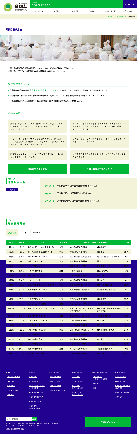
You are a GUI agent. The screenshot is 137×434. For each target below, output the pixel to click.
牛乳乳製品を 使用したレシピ (77, 393)
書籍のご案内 (55, 381)
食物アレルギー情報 (122, 392)
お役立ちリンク (120, 397)
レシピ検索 (76, 377)
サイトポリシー (33, 425)
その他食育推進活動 (36, 392)
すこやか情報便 (55, 377)
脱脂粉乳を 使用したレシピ (77, 387)
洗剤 (94, 388)
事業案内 (57, 11)
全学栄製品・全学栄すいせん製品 (44, 90)
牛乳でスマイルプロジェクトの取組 (37, 387)
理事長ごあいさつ (13, 377)
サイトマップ (21, 425)
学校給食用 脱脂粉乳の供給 (34, 407)
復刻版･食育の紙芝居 (57, 390)
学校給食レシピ (92, 11)
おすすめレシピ (77, 381)
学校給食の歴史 (120, 381)
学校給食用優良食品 (110, 11)
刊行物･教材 (75, 11)
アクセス (10, 395)
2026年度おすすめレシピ (99, 169)
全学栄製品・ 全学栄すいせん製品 (100, 378)
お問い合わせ (10, 425)
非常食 (95, 383)
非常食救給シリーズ (36, 401)
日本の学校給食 (55, 386)
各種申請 (55, 423)
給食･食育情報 (128, 11)
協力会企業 (11, 386)
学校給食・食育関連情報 (26, 423)
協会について (39, 11)
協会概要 (10, 381)
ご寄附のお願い (12, 390)
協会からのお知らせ (43, 423)
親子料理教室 (33, 381)
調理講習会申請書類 (37, 169)
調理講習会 (33, 377)
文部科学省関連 (120, 377)
